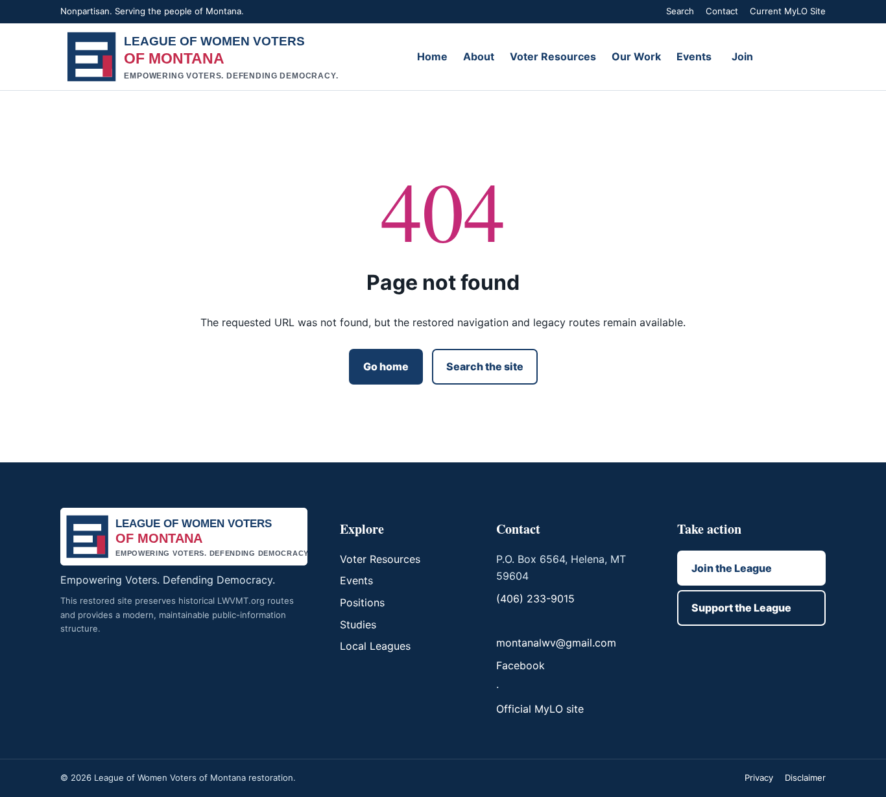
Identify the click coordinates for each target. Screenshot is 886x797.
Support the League (741, 607)
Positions (362, 602)
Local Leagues (375, 645)
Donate (796, 56)
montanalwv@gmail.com (556, 642)
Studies (358, 624)
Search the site (484, 366)
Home (432, 56)
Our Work (636, 56)
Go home (386, 366)
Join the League (731, 568)
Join (742, 56)
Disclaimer (805, 777)
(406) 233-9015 (535, 598)
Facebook (520, 665)
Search (680, 11)
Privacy (759, 777)
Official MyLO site (540, 708)
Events (694, 56)
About (478, 56)
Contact (722, 11)
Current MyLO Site (788, 11)
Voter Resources (553, 56)
